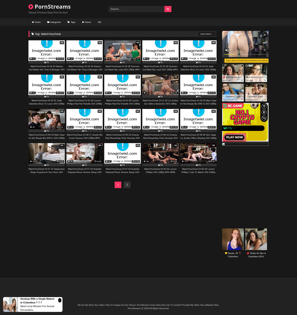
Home (38, 22)
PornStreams (52, 6)
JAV (99, 22)
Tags (73, 22)
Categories (55, 22)
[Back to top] (287, 306)
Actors (88, 22)
